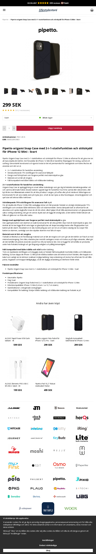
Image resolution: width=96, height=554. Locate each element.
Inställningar (48, 540)
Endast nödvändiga (48, 545)
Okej (48, 550)
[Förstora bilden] (48, 59)
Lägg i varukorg (55, 128)
